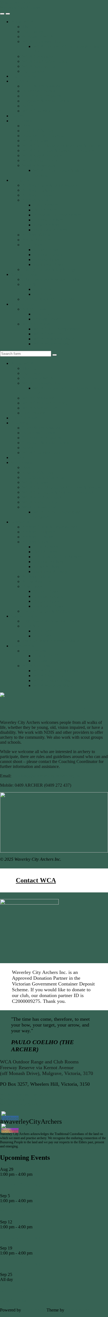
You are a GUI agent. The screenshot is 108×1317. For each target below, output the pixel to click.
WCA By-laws (35, 140)
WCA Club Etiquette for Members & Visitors (61, 145)
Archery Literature (38, 195)
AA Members (34, 309)
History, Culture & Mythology (48, 269)
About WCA (22, 21)
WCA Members (36, 324)
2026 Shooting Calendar (43, 135)
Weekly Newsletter (38, 165)
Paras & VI (32, 284)
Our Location (34, 71)
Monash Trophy (47, 319)
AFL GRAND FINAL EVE (31, 1290)
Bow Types (32, 244)
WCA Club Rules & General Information (58, 150)
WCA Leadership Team (43, 41)
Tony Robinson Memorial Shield (50, 299)
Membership (22, 120)
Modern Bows (45, 249)
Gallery (17, 115)
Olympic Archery (48, 220)
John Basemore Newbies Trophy (50, 279)
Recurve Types (46, 259)
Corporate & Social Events (45, 101)
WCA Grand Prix (48, 334)
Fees (26, 125)
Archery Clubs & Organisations (50, 185)
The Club (30, 26)
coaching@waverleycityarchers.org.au (46, 775)
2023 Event (43, 294)
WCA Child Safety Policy (45, 61)
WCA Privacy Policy (18, 1099)
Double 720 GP (47, 314)
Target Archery (46, 224)
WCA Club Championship (56, 329)
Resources (20, 180)
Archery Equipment (39, 190)
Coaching (19, 81)
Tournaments (22, 304)
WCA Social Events (39, 160)
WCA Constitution (38, 56)
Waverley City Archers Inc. (24, 7)
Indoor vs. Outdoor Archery (57, 215)
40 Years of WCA (37, 36)
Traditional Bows (48, 264)
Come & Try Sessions (41, 86)
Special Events (24, 274)
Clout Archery (45, 205)
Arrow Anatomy (36, 239)
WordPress (31, 1310)
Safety (27, 106)
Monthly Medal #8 (21, 1211)
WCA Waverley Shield (53, 343)
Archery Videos (36, 234)
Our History (32, 31)
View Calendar (13, 1300)
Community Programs (41, 96)
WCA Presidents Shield (53, 338)
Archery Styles (35, 200)
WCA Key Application (42, 155)
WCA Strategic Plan (40, 66)
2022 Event (43, 289)
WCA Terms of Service (20, 1104)
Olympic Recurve (48, 254)
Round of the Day (38, 130)
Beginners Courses (38, 91)
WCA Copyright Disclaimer (24, 1094)
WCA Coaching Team (41, 110)
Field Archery (45, 210)
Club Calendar (24, 76)
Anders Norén (77, 1310)
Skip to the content (16, 2)
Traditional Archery (50, 229)
